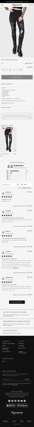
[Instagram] (9, 401)
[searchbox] (9, 184)
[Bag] (32, 5)
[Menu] (2, 5)
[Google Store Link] (22, 405)
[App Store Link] (11, 405)
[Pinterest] (15, 401)
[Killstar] (17, 413)
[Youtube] (22, 401)
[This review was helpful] (27, 206)
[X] (25, 401)
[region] (16, 171)
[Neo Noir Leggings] (17, 32)
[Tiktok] (12, 401)
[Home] (17, 5)
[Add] (15, 150)
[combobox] (25, 188)
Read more (16, 267)
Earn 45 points (29, 63)
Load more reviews (17, 302)
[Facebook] (19, 401)
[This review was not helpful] (30, 206)
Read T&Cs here (14, 384)
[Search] (29, 5)
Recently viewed (7, 125)
